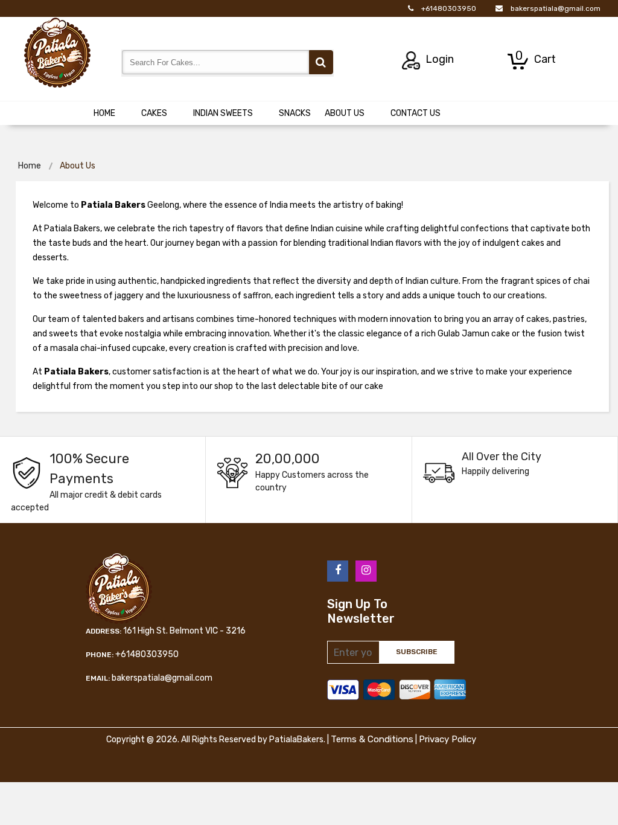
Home (104, 113)
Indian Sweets (223, 113)
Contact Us (415, 113)
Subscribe (417, 651)
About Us (345, 113)
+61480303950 (448, 8)
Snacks (295, 113)
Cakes (154, 113)
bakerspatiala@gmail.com (555, 8)
